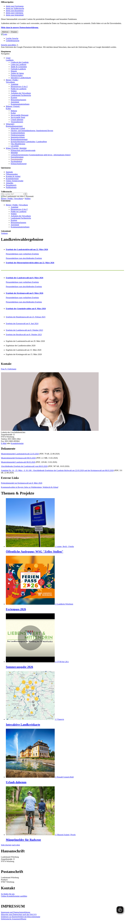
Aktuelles (9, 183)
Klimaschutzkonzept (18, 164)
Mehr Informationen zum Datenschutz (15, 49)
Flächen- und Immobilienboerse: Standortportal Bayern (32, 131)
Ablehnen (5, 32)
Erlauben (14, 32)
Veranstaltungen (17, 122)
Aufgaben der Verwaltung (21, 93)
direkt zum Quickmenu (15, 6)
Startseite (9, 172)
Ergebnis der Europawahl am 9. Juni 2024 (22, 323)
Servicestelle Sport (18, 117)
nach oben (16, 845)
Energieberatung (17, 157)
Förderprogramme (18, 135)
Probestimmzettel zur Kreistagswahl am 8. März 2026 (21, 483)
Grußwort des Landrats (20, 62)
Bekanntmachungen (18, 100)
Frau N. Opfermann (8, 369)
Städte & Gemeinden (19, 67)
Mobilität (14, 153)
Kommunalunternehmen (20, 104)
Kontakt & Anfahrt (13, 176)
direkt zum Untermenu (14, 13)
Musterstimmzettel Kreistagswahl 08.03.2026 (18, 458)
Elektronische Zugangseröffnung (13, 919)
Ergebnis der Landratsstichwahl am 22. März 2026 (27, 249)
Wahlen (14, 91)
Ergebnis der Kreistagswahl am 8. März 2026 (24, 293)
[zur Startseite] (4, 34)
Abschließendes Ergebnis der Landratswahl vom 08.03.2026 (24, 466)
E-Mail (3, 443)
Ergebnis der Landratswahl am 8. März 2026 (24, 278)
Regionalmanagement (19, 139)
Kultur (13, 113)
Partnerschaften (17, 75)
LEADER (15, 146)
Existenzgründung (18, 133)
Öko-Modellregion (18, 144)
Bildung (14, 111)
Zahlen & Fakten (17, 73)
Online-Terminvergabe (14, 181)
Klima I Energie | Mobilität (16, 148)
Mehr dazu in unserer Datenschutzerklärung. (20, 27)
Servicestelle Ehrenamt (19, 115)
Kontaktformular (12, 179)
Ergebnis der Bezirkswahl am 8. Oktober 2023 (24, 334)
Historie (14, 71)
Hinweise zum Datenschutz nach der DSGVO (19, 914)
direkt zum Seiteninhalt (15, 15)
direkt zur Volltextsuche (15, 8)
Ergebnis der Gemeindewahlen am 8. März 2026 (26, 309)
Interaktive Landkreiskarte (21, 78)
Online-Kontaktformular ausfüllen (14, 896)
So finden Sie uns (8, 894)
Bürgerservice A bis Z (19, 86)
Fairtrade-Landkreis (18, 69)
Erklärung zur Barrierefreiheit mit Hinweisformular (20, 917)
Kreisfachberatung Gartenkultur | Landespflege (29, 142)
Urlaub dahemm (17, 120)
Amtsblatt (14, 84)
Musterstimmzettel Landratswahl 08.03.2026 (18, 462)
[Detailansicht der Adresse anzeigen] (50, 430)
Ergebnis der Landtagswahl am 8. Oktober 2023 (24, 330)
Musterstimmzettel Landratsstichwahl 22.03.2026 (20, 454)
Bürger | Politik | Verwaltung (12, 198)
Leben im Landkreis (18, 64)
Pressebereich (11, 185)
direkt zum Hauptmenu (15, 11)
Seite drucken (6, 845)
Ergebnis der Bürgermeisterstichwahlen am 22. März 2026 (30, 263)
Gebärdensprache (12, 41)
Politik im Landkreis (18, 89)
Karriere (14, 97)
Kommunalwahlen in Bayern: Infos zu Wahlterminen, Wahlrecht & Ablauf (29, 487)
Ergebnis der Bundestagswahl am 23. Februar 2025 (25, 317)
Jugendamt (15, 102)
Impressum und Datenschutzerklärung (15, 912)
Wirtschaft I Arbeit (18, 128)
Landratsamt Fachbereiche (21, 95)
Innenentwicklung (18, 137)
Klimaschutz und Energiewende (23, 150)
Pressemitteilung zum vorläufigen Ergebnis (22, 254)
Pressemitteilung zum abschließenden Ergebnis (24, 258)
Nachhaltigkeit (16, 161)
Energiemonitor (17, 159)
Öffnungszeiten (12, 174)
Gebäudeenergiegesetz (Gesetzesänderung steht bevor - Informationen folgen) (41, 155)
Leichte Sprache (12, 38)
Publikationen (11, 187)
